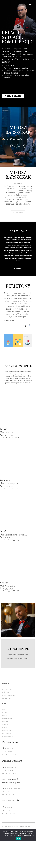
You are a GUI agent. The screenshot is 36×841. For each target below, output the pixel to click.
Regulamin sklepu (7, 730)
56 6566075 (8, 792)
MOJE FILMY (18, 268)
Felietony (5, 721)
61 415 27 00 (7, 435)
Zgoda (18, 838)
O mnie (4, 712)
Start (3, 709)
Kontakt (4, 727)
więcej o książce (13, 96)
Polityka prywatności (8, 733)
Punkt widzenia (7, 718)
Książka (4, 715)
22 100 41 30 (8, 486)
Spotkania (5, 724)
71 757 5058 (8, 589)
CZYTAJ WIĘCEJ (18, 212)
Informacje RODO (7, 736)
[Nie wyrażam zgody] (34, 835)
